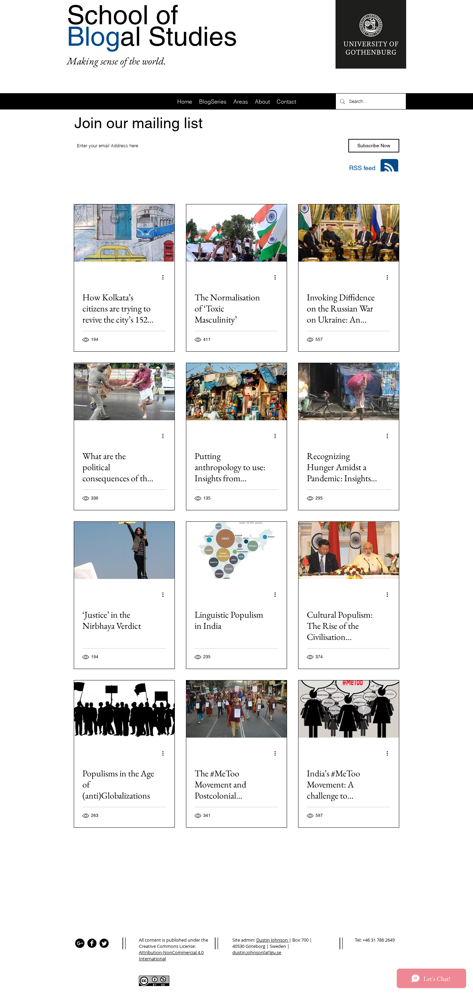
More (347, 185)
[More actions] (165, 277)
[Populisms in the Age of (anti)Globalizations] (124, 709)
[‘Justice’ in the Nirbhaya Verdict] (124, 550)
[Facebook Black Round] (92, 943)
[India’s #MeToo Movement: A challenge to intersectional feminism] (348, 709)
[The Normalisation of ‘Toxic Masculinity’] (236, 233)
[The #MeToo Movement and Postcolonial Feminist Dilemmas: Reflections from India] (236, 709)
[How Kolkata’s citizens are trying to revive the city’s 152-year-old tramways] (124, 233)
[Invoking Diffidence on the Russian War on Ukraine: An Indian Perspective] (348, 233)
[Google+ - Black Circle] (79, 943)
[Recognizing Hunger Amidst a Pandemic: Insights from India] (348, 391)
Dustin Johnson (272, 940)
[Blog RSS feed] (389, 168)
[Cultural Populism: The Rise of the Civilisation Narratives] (348, 550)
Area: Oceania (312, 185)
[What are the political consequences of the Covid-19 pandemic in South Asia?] (124, 391)
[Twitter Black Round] (104, 943)
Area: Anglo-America (260, 185)
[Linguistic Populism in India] (236, 550)
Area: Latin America (202, 185)
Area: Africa (118, 185)
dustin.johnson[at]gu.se (256, 952)
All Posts (83, 185)
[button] (390, 186)
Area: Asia (156, 185)
